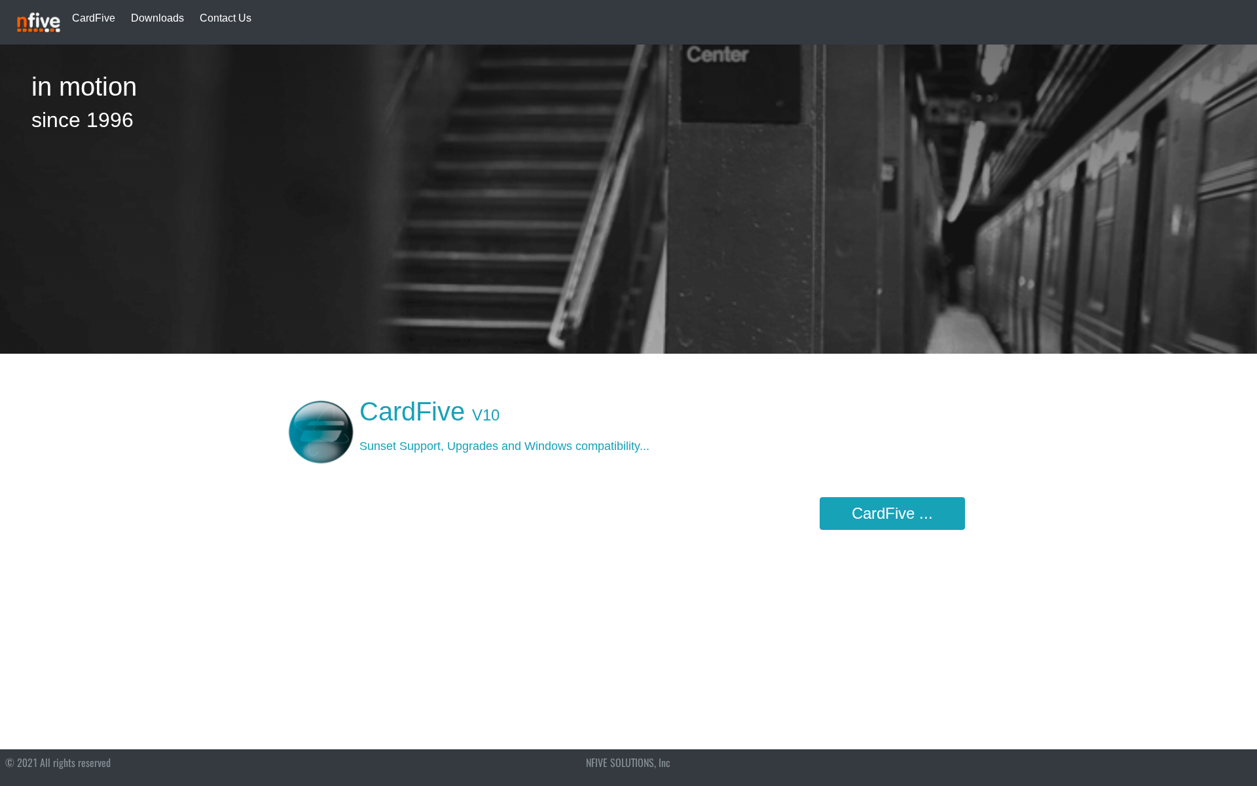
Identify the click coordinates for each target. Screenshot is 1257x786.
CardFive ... (892, 513)
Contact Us (225, 18)
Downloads (157, 18)
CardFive (93, 18)
